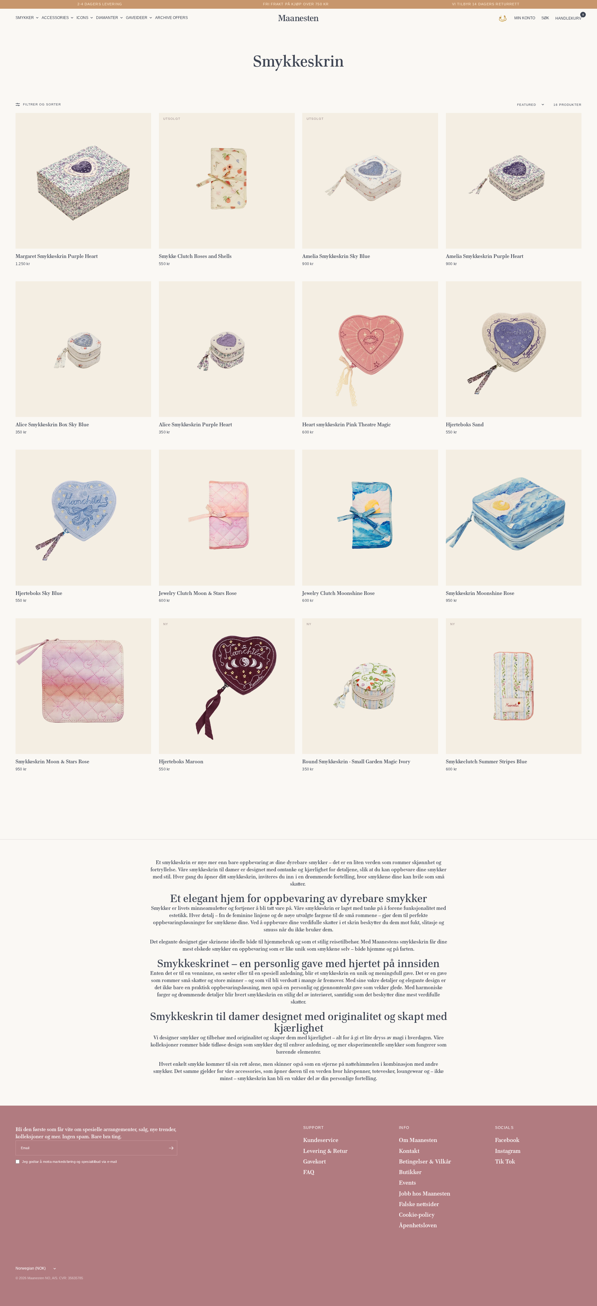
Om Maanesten (418, 1140)
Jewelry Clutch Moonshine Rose (338, 593)
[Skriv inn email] (171, 1147)
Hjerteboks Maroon (181, 761)
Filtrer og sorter (42, 104)
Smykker (25, 18)
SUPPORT (313, 1128)
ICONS (82, 18)
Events (407, 1182)
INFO (404, 1128)
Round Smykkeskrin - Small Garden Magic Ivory (356, 761)
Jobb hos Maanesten (424, 1193)
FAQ (308, 1172)
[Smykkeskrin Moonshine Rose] (513, 517)
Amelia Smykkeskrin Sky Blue (336, 256)
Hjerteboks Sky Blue (39, 593)
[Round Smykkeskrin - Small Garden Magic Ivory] (370, 686)
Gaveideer (136, 18)
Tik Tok (505, 1161)
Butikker (410, 1172)
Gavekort (314, 1161)
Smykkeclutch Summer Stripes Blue (486, 761)
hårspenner (357, 1071)
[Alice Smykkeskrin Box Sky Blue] (83, 349)
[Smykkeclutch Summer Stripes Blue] (513, 686)
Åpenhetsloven (418, 1225)
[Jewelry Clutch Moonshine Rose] (370, 517)
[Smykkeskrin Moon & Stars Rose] (83, 686)
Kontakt (409, 1150)
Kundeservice (320, 1140)
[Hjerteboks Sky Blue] (83, 517)
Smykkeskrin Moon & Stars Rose (52, 761)
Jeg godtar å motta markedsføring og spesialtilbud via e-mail (69, 1161)
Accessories (55, 18)
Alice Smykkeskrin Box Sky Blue (52, 424)
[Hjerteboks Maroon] (226, 686)
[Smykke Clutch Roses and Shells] (226, 181)
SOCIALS (504, 1128)
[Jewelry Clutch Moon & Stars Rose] (226, 517)
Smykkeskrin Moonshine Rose (480, 593)
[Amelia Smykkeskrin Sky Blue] (370, 181)
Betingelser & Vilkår (425, 1161)
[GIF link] (504, 18)
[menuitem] (28, 18)
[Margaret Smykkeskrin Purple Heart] (83, 181)
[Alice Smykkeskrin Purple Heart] (226, 349)
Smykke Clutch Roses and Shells (195, 256)
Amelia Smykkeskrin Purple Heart (484, 256)
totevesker (383, 1071)
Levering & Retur (325, 1150)
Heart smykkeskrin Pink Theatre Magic (346, 424)
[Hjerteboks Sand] (513, 349)
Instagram (508, 1150)
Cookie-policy (417, 1214)
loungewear (410, 1071)
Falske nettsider (419, 1204)
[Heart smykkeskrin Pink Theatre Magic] (370, 349)
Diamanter (107, 18)
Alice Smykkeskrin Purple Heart (195, 424)
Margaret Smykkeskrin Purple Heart (57, 256)
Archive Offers (171, 18)
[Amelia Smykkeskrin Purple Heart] (513, 181)
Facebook (507, 1140)
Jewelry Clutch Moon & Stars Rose (198, 593)
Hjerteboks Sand (465, 424)
